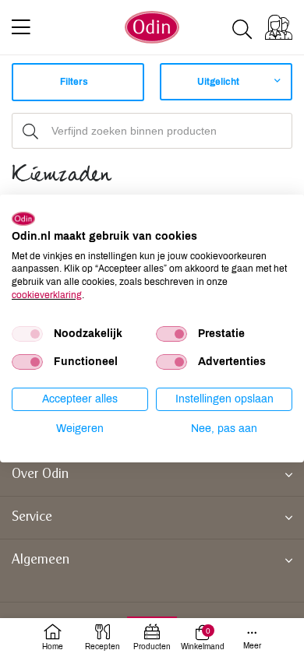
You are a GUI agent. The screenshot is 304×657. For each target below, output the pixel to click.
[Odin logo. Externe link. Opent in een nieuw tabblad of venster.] (23, 219)
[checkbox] (27, 334)
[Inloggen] (278, 27)
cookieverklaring (47, 295)
